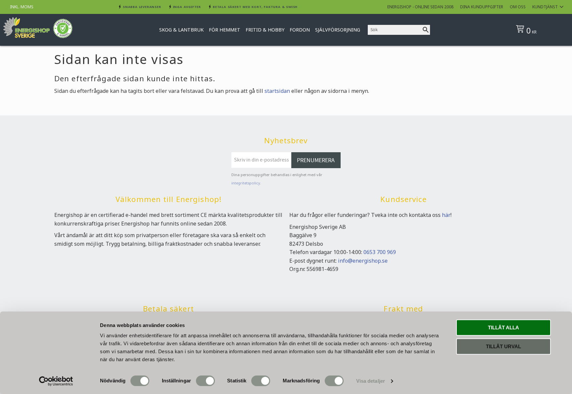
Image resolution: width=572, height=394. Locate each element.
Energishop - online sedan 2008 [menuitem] (420, 7)
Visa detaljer (370, 381)
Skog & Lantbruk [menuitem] (181, 30)
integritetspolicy (245, 182)
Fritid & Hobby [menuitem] (265, 30)
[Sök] (425, 30)
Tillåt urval (503, 346)
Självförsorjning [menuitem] (337, 30)
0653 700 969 (379, 252)
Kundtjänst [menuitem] (545, 7)
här (446, 215)
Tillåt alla (503, 327)
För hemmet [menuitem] (224, 30)
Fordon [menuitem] (300, 30)
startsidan (277, 91)
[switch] (205, 380)
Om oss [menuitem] (518, 7)
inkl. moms (21, 7)
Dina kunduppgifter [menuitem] (481, 7)
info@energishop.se (363, 260)
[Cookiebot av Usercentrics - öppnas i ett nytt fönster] (56, 381)
